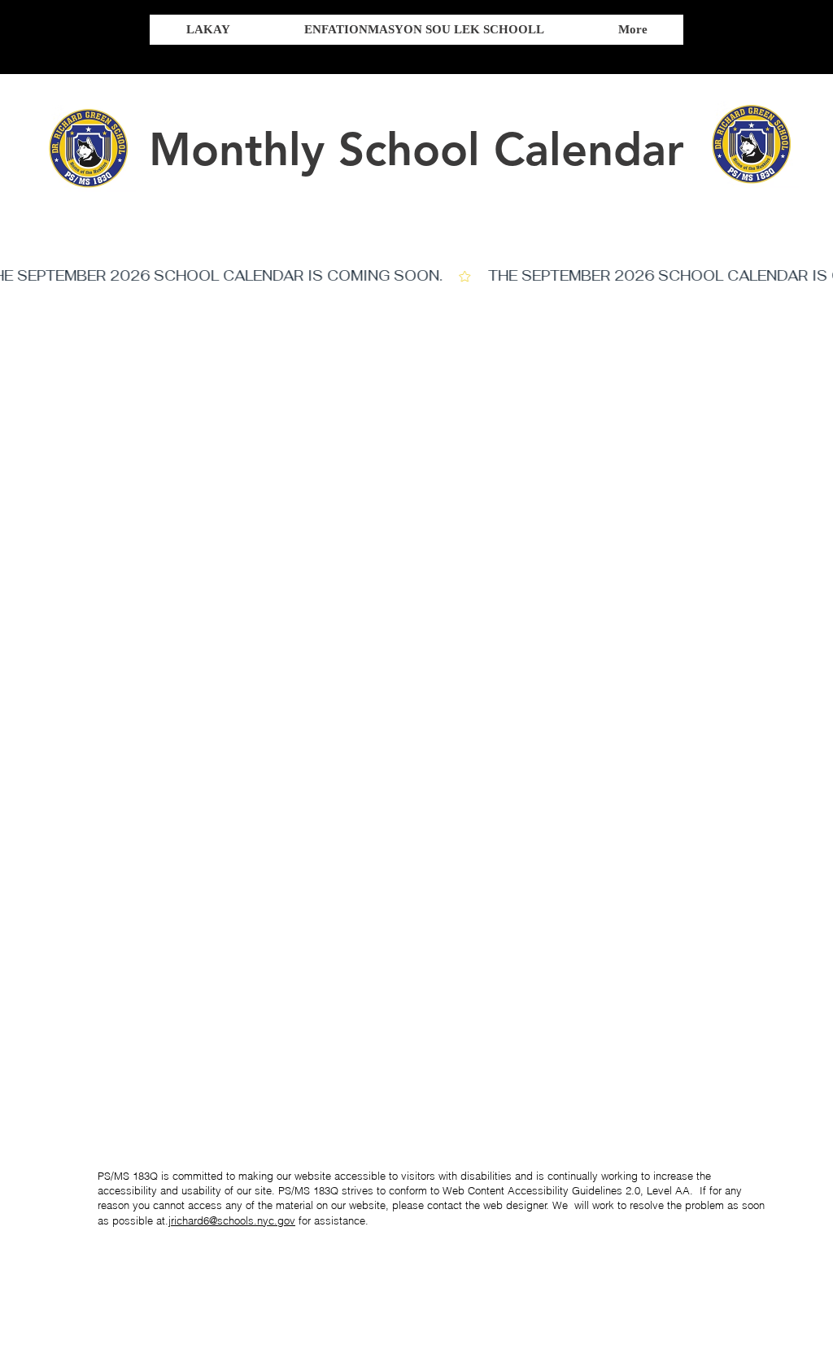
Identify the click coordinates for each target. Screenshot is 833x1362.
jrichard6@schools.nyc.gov (231, 1220)
